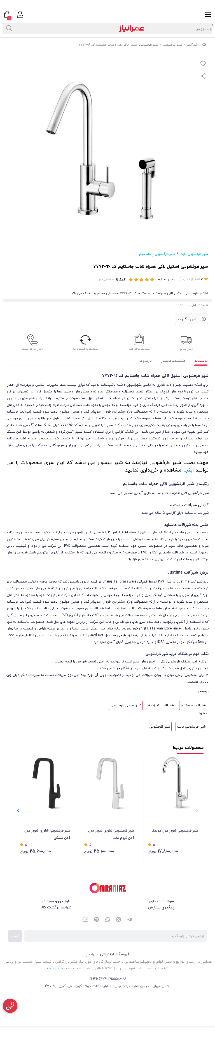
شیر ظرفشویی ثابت (194, 254)
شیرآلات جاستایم (193, 705)
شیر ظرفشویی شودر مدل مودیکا (175, 831)
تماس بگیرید (189, 319)
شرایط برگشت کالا (56, 907)
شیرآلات (192, 44)
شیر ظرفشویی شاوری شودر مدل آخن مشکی (47, 834)
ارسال (15, 936)
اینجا (188, 469)
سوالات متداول (161, 901)
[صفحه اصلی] (204, 44)
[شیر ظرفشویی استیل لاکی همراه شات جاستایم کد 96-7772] (107, 888)
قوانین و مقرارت (56, 901)
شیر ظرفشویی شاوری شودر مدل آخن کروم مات (111, 834)
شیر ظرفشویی (172, 44)
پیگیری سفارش (161, 907)
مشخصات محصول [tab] (173, 360)
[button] (18, 810)
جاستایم (145, 254)
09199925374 (98, 979)
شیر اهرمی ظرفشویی (126, 705)
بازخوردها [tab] (145, 360)
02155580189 (117, 979)
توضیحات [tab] (201, 360)
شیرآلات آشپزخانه (161, 705)
